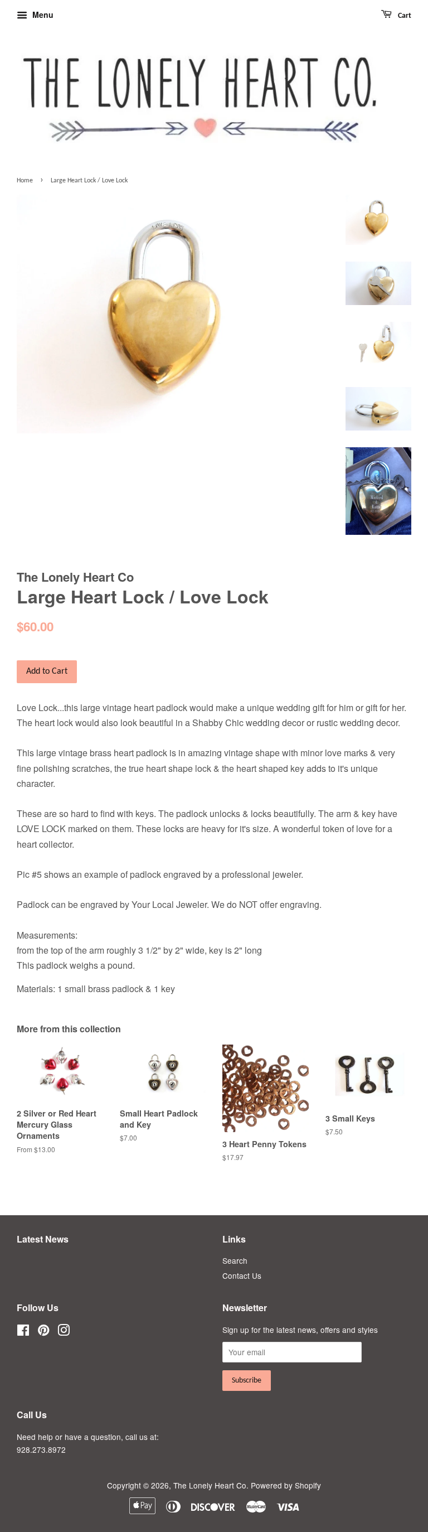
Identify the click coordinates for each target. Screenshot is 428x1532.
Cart (403, 16)
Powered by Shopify (286, 1485)
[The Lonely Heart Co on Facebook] (23, 1331)
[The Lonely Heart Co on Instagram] (63, 1331)
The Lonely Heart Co (209, 1485)
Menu (42, 14)
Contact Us (241, 1275)
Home (25, 180)
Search (234, 1260)
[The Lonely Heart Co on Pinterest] (43, 1331)
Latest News (43, 1239)
